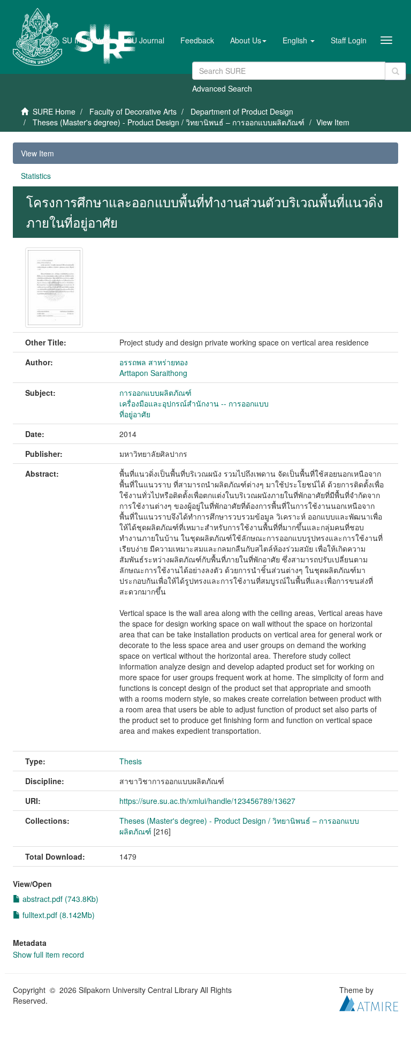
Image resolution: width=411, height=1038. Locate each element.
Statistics (36, 175)
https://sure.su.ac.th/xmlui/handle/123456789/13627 (207, 800)
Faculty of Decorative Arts (133, 111)
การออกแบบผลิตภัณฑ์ (155, 392)
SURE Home (54, 111)
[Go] (395, 71)
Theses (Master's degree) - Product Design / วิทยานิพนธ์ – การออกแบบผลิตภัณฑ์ (169, 122)
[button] (248, 40)
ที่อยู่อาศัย (134, 414)
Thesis (130, 761)
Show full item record (48, 954)
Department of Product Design (242, 111)
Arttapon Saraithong (153, 372)
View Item (37, 153)
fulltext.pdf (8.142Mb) (57, 914)
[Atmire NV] (368, 1001)
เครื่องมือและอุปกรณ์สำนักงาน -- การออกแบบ (194, 403)
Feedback (197, 40)
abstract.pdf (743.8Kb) (59, 898)
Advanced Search (222, 88)
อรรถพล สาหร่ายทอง (153, 362)
